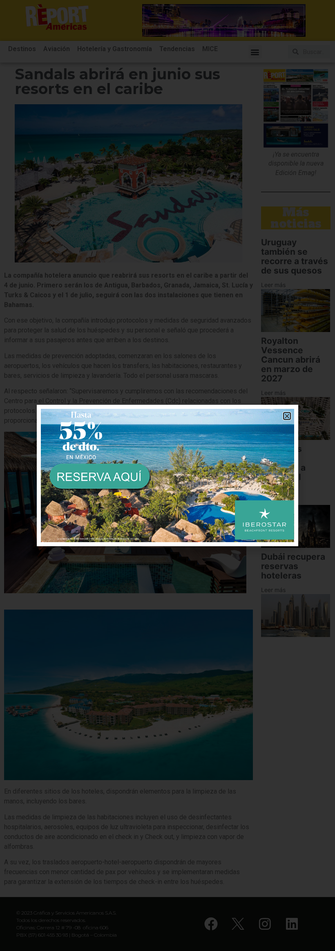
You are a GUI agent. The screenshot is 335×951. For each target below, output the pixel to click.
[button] (287, 416)
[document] (167, 475)
